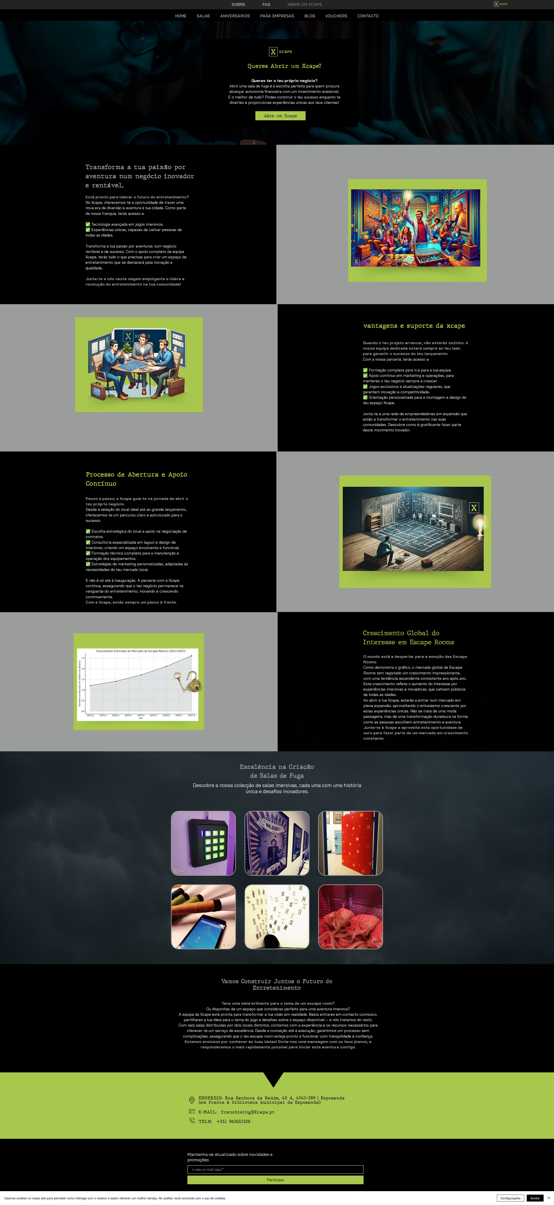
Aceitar (535, 1198)
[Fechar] (548, 1198)
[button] (192, 1100)
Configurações (510, 1198)
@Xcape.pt (263, 1112)
